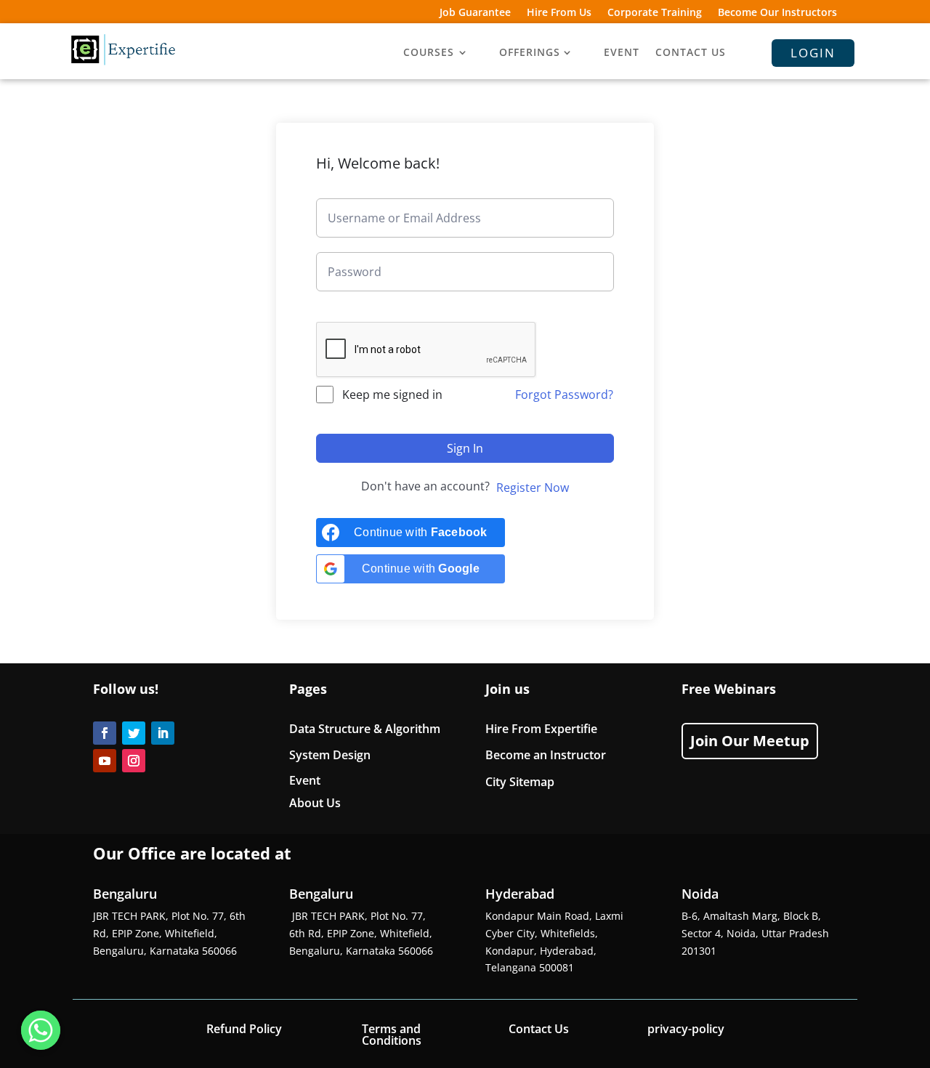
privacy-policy (685, 1029)
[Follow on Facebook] (104, 733)
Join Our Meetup (749, 741)
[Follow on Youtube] (104, 760)
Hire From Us (559, 13)
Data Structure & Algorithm (364, 729)
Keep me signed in (392, 394)
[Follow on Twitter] (133, 733)
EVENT (621, 53)
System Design (330, 755)
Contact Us (539, 1029)
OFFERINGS (529, 53)
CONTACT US (690, 53)
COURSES (428, 53)
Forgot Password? (564, 394)
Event (304, 780)
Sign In (465, 448)
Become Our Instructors (777, 13)
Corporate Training (654, 13)
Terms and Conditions (391, 1034)
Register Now (532, 487)
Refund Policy (244, 1029)
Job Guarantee (475, 13)
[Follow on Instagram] (133, 760)
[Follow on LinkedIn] (162, 733)
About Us (315, 803)
